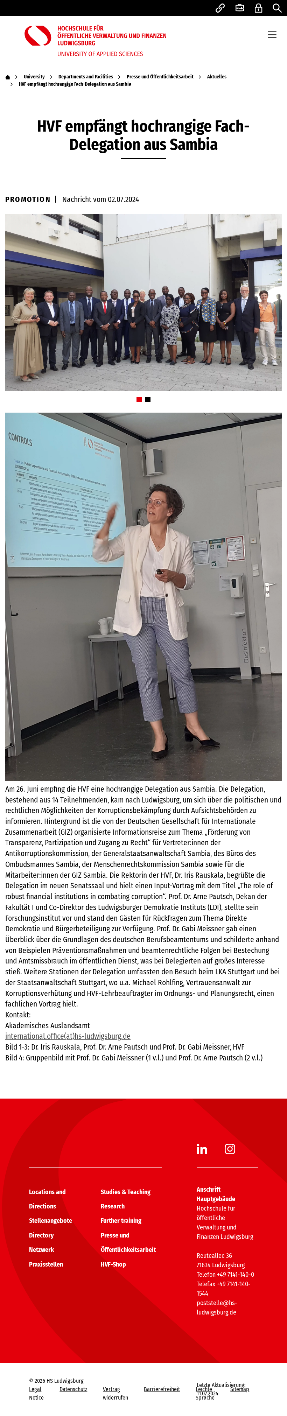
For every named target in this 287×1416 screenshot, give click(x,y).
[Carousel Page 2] (147, 399)
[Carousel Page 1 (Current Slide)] (139, 399)
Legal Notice (36, 1393)
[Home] (7, 77)
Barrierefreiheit (162, 1389)
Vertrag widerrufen (115, 1393)
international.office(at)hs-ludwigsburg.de (68, 1036)
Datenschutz (73, 1389)
